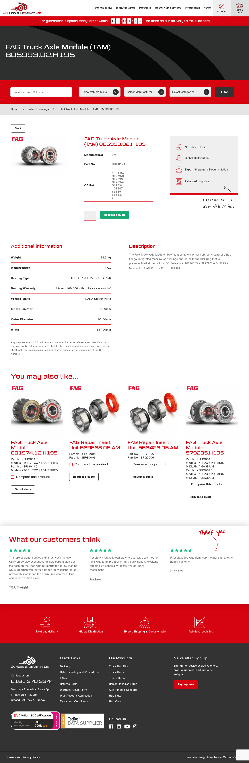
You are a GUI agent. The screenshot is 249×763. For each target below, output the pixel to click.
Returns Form (68, 684)
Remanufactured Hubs (123, 684)
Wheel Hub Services (168, 7)
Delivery (65, 666)
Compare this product (33, 477)
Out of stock (23, 489)
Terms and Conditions (74, 701)
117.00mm (104, 329)
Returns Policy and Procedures (80, 672)
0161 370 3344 (32, 681)
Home (14, 109)
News (207, 7)
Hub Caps (115, 701)
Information (192, 7)
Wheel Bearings (39, 109)
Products (145, 7)
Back (18, 128)
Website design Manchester (204, 757)
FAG (108, 268)
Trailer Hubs (117, 678)
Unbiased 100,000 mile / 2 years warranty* (81, 288)
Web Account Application (76, 695)
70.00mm (104, 309)
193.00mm (103, 319)
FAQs (63, 678)
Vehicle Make (103, 7)
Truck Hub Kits (118, 666)
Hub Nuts (115, 695)
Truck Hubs (116, 672)
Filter (224, 92)
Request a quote (115, 215)
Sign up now (186, 684)
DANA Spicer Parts (98, 299)
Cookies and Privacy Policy (22, 757)
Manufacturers (125, 7)
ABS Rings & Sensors (123, 690)
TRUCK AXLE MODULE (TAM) (91, 278)
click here (202, 21)
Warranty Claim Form (73, 690)
